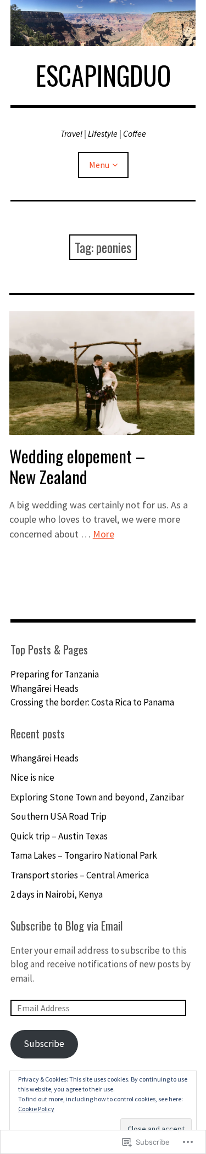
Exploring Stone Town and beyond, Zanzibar (97, 797)
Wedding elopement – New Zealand (77, 466)
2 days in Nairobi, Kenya (56, 894)
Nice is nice (32, 777)
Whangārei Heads (44, 688)
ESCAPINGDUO (103, 75)
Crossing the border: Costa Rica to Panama (92, 702)
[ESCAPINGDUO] (103, 23)
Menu (99, 164)
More (103, 534)
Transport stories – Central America (79, 875)
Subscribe (44, 1044)
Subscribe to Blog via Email (66, 925)
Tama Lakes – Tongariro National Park (83, 855)
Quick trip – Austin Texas (59, 836)
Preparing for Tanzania (54, 674)
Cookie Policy (36, 1109)
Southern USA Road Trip (58, 816)
